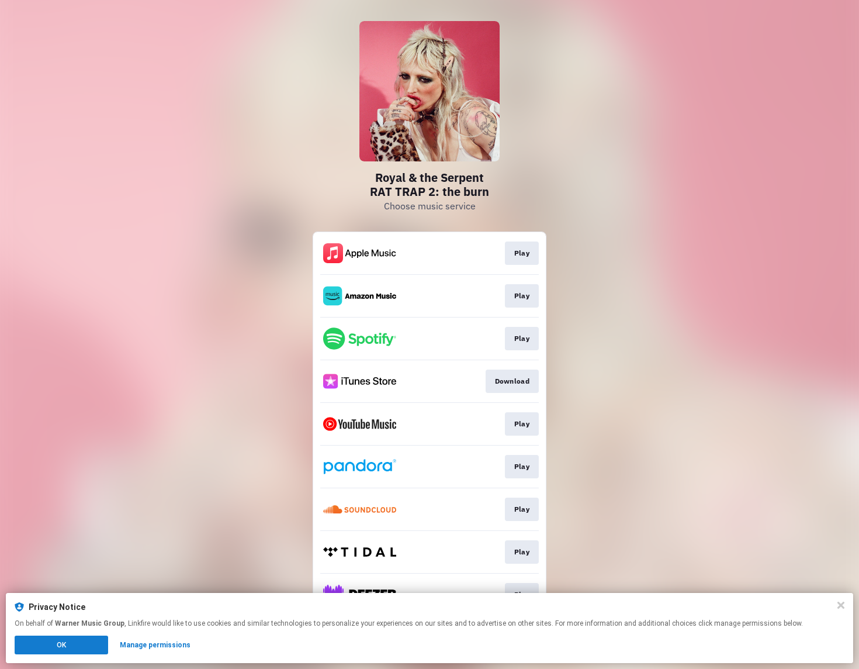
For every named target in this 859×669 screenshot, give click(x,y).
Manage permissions (155, 645)
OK (61, 645)
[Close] (841, 605)
